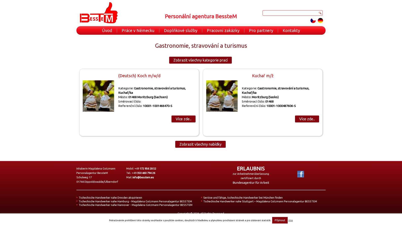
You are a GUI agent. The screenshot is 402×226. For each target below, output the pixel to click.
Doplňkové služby (180, 30)
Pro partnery (261, 30)
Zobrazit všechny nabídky (200, 144)
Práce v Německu (138, 30)
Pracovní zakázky (223, 30)
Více (290, 220)
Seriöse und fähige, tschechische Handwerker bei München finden (243, 197)
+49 (145, 168)
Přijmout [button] (280, 220)
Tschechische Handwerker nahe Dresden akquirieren (110, 197)
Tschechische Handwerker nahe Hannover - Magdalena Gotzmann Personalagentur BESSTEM (135, 204)
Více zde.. (183, 119)
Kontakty (291, 30)
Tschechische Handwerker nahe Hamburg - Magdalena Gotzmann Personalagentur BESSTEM (135, 201)
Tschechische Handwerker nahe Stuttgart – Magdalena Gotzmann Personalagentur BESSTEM (260, 201)
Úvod (107, 30)
